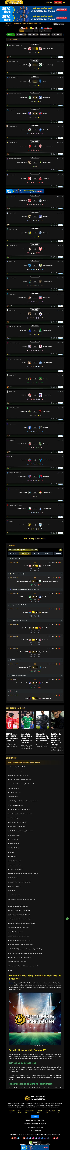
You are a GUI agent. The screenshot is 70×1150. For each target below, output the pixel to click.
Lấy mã (35, 1116)
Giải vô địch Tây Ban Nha (13, 843)
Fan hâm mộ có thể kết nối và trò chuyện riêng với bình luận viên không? (25, 953)
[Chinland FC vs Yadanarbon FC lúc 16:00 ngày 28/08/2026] (35, 397)
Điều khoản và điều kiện (13, 788)
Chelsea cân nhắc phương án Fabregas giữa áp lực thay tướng (42, 737)
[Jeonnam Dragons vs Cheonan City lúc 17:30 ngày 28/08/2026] (35, 527)
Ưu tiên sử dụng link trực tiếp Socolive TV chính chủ (20, 940)
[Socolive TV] (14, 2)
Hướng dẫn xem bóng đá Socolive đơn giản (18, 906)
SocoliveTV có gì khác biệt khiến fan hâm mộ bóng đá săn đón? (23, 801)
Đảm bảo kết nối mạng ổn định (15, 931)
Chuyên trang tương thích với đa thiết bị (17, 822)
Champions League (12, 856)
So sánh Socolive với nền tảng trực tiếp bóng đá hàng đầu (21, 899)
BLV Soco (34, 34)
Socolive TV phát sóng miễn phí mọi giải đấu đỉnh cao (21, 830)
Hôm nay (45, 34)
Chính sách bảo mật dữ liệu (14, 792)
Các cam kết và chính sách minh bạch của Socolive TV (21, 784)
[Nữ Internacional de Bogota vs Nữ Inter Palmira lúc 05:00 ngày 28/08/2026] (35, 164)
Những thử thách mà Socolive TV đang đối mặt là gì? (20, 957)
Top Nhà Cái (49, 2)
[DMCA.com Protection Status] (35, 1142)
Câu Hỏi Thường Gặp (50, 1111)
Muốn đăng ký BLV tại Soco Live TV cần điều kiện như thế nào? (23, 966)
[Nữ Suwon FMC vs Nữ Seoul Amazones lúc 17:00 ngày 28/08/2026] (35, 462)
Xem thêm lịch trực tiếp (34, 539)
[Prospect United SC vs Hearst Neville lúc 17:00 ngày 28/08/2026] (35, 478)
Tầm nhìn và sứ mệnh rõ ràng (15, 771)
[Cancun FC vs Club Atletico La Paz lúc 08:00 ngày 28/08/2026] (35, 283)
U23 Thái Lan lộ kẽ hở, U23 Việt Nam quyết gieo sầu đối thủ (12, 737)
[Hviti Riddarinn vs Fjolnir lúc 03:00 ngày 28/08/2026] (35, 83)
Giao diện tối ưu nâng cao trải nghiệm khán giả (19, 809)
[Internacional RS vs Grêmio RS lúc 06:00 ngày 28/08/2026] (35, 202)
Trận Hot (22, 34)
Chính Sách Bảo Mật (29, 1111)
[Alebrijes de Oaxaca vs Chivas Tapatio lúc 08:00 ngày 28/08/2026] (35, 299)
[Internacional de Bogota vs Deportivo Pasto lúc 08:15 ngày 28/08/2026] (35, 316)
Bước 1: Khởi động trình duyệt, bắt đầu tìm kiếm (19, 910)
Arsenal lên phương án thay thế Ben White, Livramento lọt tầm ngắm (27, 738)
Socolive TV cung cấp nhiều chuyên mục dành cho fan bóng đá (23, 873)
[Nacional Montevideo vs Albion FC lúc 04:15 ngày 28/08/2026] (35, 115)
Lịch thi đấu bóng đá (12, 877)
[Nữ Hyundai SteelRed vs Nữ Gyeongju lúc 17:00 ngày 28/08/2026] (35, 445)
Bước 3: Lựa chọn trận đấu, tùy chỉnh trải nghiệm (19, 919)
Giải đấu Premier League (13, 835)
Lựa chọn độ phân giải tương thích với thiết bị (18, 936)
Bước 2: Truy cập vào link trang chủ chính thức (19, 914)
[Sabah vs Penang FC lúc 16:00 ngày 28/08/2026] (35, 429)
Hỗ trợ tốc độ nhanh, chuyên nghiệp (16, 826)
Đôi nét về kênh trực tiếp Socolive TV (17, 766)
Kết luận (10, 970)
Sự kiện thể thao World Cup (14, 865)
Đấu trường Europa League (14, 860)
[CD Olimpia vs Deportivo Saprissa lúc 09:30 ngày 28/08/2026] (35, 348)
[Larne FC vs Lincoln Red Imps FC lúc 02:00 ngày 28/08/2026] (35, 50)
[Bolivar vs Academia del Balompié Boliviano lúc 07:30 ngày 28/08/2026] (35, 267)
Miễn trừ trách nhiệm (13, 796)
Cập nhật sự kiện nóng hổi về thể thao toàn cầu (19, 882)
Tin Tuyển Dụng (39, 1111)
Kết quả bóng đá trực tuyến (14, 895)
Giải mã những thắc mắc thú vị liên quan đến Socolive (20, 944)
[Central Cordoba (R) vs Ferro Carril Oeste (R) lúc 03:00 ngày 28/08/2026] (35, 67)
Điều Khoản (19, 1111)
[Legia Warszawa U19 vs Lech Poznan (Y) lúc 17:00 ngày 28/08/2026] (35, 510)
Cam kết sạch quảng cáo (14, 818)
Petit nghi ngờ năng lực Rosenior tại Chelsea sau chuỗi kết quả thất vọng (56, 739)
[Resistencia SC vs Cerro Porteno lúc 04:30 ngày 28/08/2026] (35, 131)
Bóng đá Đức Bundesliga (14, 848)
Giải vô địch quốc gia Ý (13, 839)
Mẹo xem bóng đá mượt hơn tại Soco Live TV (18, 927)
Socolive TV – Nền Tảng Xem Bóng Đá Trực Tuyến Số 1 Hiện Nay (24, 762)
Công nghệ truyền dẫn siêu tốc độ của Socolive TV (20, 813)
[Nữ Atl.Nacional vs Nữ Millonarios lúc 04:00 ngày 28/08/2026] (35, 99)
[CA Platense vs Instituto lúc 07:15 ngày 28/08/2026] (35, 251)
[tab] (21, 30)
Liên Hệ (59, 1111)
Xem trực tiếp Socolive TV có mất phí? (17, 961)
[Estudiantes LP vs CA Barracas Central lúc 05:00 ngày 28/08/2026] (35, 148)
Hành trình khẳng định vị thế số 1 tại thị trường (18, 775)
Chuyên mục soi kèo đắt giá (14, 886)
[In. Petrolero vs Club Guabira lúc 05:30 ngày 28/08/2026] (35, 180)
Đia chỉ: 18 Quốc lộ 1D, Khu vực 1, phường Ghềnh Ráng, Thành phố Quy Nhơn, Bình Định (37, 1134)
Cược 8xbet (57, 2)
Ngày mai (57, 34)
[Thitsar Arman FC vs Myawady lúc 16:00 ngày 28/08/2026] (35, 381)
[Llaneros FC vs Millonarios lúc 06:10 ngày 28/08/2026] (35, 218)
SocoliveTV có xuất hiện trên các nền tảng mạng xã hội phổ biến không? (25, 949)
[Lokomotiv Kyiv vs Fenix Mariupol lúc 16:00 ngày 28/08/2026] (35, 413)
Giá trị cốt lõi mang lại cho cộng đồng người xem (19, 779)
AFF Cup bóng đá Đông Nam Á (15, 869)
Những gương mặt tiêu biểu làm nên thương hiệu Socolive (21, 923)
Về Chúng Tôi (12, 1111)
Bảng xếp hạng (11, 890)
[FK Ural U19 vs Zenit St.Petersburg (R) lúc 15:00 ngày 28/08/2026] (35, 364)
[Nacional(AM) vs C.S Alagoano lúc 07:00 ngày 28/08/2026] (35, 234)
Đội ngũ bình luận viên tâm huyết (15, 805)
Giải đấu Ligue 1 (11, 852)
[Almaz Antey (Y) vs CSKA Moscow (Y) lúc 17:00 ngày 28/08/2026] (35, 494)
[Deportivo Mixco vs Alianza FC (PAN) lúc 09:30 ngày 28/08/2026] (35, 332)
